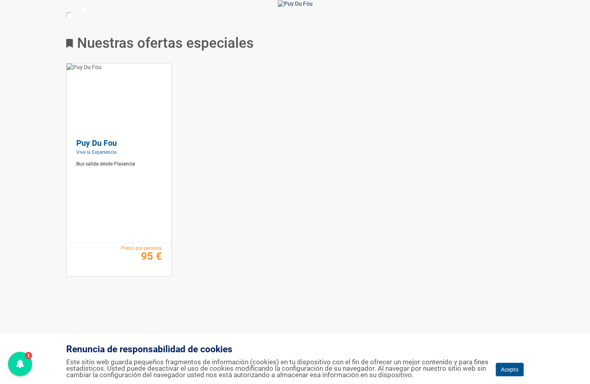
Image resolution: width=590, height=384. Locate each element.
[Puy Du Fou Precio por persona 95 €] (295, 3)
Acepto (510, 369)
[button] (44, 9)
